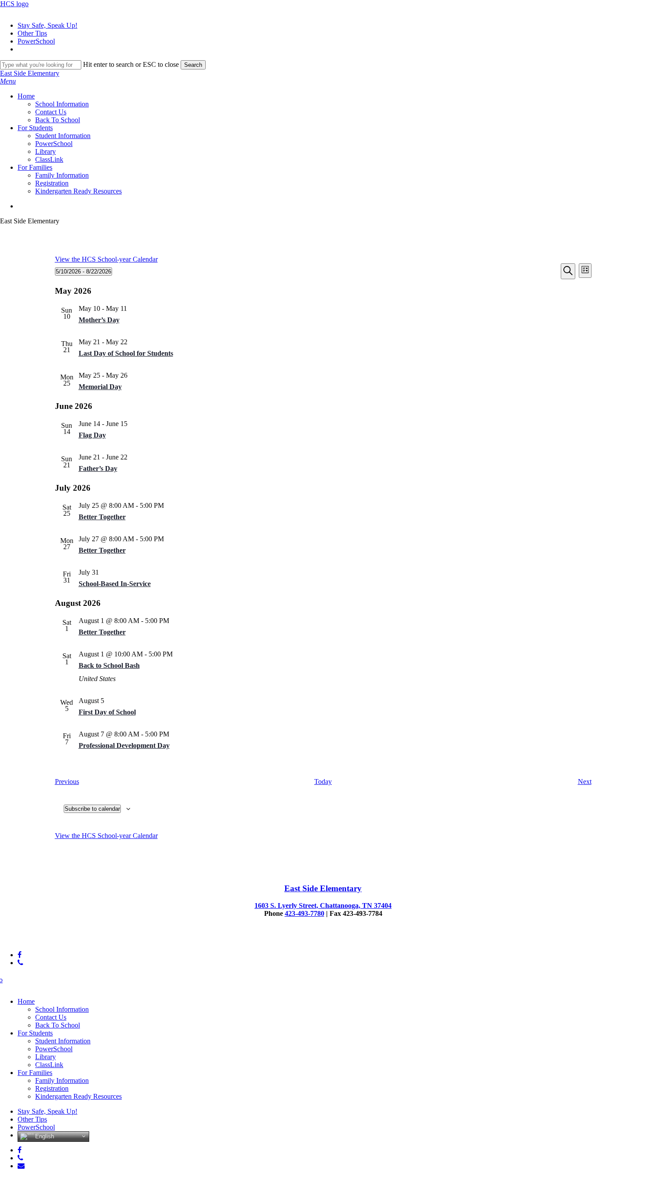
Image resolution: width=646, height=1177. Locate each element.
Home (26, 1001)
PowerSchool (54, 1049)
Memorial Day (100, 386)
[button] (8, 81)
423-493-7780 (304, 913)
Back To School (57, 1025)
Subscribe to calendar (92, 808)
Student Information (63, 1041)
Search (193, 65)
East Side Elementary (29, 73)
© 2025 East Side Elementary (41, 940)
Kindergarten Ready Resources (78, 1096)
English (43, 1136)
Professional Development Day (124, 745)
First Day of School (107, 712)
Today (323, 781)
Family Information (62, 1080)
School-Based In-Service (115, 583)
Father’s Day (98, 468)
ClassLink (49, 1064)
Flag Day (92, 435)
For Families (35, 1072)
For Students (35, 1033)
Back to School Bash (109, 665)
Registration (52, 1088)
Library (45, 1056)
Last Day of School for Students (126, 353)
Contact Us (50, 1017)
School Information (62, 1009)
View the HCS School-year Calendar (106, 259)
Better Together (102, 517)
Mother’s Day (99, 320)
